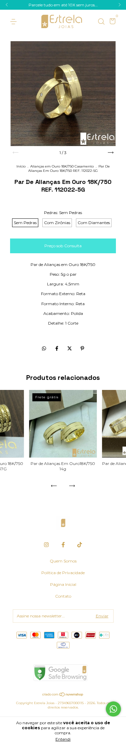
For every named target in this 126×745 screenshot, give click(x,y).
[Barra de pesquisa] (101, 21)
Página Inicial (63, 584)
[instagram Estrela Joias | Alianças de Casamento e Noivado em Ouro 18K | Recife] (46, 544)
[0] (111, 22)
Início (21, 166)
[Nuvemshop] (63, 695)
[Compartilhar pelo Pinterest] (82, 348)
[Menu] (14, 21)
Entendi (63, 739)
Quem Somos (63, 560)
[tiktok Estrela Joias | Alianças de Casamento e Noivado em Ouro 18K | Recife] (79, 544)
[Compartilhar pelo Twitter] (70, 348)
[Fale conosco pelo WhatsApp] (113, 709)
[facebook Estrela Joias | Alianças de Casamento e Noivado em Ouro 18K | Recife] (63, 544)
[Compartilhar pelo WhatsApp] (44, 348)
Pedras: (63, 212)
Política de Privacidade (63, 572)
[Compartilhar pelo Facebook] (57, 348)
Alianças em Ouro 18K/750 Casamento (62, 166)
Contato (63, 596)
